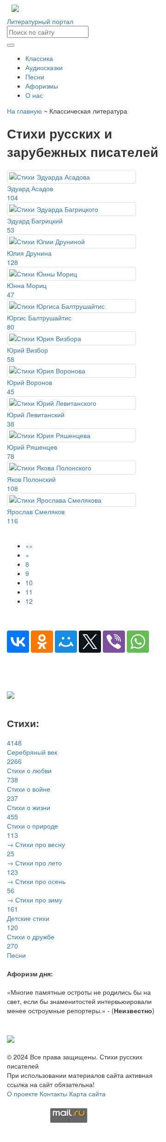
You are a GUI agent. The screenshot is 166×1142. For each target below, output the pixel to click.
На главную (24, 110)
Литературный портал (40, 21)
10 (29, 582)
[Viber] (114, 642)
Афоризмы (41, 85)
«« (29, 545)
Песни (34, 76)
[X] (90, 642)
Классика (39, 58)
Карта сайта (87, 1093)
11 (29, 591)
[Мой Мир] (66, 642)
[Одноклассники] (42, 642)
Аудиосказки (44, 67)
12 (29, 601)
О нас (34, 95)
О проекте (22, 1093)
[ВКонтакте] (18, 642)
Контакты (53, 1093)
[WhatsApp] (138, 642)
